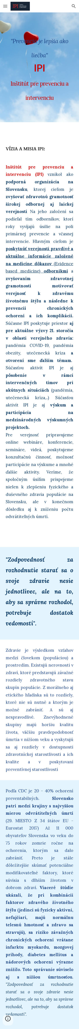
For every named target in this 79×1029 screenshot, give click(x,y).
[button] (5, 6)
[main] (39, 67)
